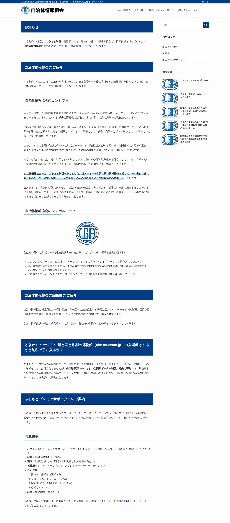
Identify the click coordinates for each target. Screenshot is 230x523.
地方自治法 (70, 323)
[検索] (207, 1)
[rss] (203, 1)
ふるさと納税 (171, 46)
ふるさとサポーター (175, 59)
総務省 (55, 323)
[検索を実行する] (206, 25)
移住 (167, 53)
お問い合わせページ (135, 501)
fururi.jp (36, 41)
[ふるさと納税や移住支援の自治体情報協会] (42, 10)
